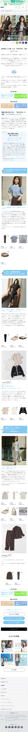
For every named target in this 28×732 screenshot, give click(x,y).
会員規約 (2, 695)
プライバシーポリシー (5, 699)
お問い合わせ (3, 692)
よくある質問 (3, 688)
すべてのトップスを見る (14, 622)
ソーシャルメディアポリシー (7, 702)
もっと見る (14, 669)
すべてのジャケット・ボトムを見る (14, 618)
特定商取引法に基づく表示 (6, 709)
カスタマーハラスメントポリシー (8, 705)
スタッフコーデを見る (14, 614)
